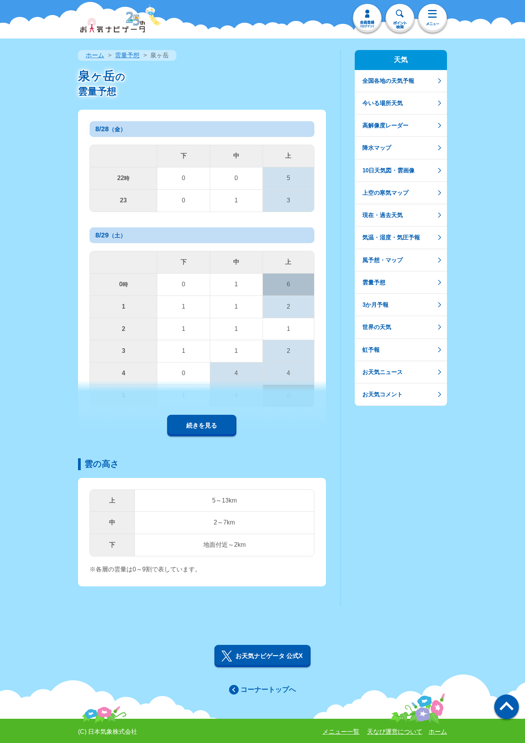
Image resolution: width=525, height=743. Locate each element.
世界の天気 (376, 327)
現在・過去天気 (382, 215)
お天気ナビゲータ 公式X (269, 656)
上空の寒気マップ (385, 192)
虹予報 (371, 349)
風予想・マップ (382, 260)
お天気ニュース (382, 372)
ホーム (95, 55)
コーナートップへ (268, 689)
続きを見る (201, 425)
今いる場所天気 (382, 103)
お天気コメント (382, 394)
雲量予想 (127, 55)
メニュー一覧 (340, 731)
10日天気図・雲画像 (388, 170)
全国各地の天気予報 (388, 80)
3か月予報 (375, 304)
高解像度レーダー (385, 125)
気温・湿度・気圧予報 (391, 237)
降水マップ (376, 147)
